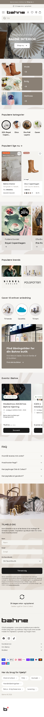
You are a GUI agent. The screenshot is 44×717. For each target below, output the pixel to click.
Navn (3, 538)
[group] (6, 128)
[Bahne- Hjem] (16, 12)
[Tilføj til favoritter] (19, 153)
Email (3, 548)
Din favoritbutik (7, 557)
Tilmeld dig (22, 571)
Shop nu (20, 46)
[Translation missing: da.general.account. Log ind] (28, 12)
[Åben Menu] (3, 12)
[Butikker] (36, 12)
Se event (16, 430)
